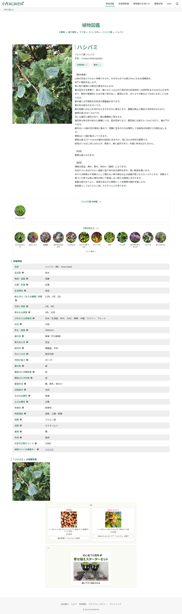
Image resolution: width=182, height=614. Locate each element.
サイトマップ (115, 604)
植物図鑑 (110, 3)
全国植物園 (123, 3)
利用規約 (82, 604)
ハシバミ (49, 449)
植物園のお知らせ (141, 3)
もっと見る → (91, 251)
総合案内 (64, 604)
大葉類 (62, 32)
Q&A (169, 3)
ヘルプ (73, 604)
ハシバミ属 (107, 32)
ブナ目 (82, 32)
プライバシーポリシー (98, 604)
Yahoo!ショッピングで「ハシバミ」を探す (113, 536)
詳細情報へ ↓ (82, 64)
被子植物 (72, 32)
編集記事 (158, 3)
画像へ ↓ (97, 64)
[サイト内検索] (177, 4)
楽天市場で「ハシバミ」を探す (69, 538)
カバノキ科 (94, 32)
